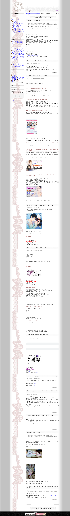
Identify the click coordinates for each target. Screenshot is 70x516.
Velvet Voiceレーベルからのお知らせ (34, 20)
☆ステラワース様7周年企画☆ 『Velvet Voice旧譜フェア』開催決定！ (17, 42)
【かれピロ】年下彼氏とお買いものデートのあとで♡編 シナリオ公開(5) (40, 415)
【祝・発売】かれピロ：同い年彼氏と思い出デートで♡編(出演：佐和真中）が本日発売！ (18, 57)
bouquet (43, 78)
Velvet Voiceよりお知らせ (35, 13)
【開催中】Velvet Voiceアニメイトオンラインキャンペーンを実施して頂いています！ (18, 54)
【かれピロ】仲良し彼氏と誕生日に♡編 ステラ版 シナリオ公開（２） (40, 60)
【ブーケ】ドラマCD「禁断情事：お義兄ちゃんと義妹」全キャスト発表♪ (40, 247)
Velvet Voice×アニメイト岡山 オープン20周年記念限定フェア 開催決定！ (18, 51)
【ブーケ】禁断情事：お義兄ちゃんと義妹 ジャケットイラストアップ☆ (40, 205)
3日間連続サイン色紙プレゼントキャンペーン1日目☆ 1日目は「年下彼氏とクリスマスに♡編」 (18, 65)
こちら (30, 243)
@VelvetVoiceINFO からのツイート (16, 103)
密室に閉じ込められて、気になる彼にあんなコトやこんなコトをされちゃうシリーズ (18, 78)
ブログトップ (28, 13)
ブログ (30, 107)
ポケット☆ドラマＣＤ (52, 495)
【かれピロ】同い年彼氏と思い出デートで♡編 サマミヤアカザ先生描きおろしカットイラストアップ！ (18, 48)
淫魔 (35, 23)
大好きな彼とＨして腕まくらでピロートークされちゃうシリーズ (44, 23)
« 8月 (13, 100)
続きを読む (54, 72)
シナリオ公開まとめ (15, 20)
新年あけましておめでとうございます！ (34, 432)
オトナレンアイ (55, 23)
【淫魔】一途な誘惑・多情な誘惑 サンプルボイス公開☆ (37, 334)
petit (41, 78)
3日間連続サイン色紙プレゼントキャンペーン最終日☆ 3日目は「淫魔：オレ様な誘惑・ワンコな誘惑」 (18, 60)
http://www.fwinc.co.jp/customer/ (33, 55)
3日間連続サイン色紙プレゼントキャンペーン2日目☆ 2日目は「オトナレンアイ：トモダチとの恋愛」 (18, 63)
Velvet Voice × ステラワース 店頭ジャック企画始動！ (37, 75)
